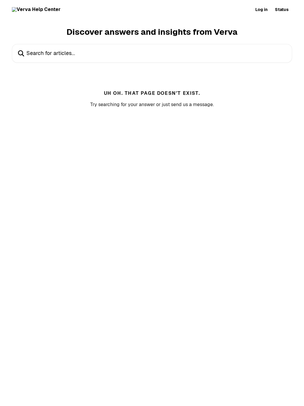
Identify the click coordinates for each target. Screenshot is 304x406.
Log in (261, 9)
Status (282, 9)
